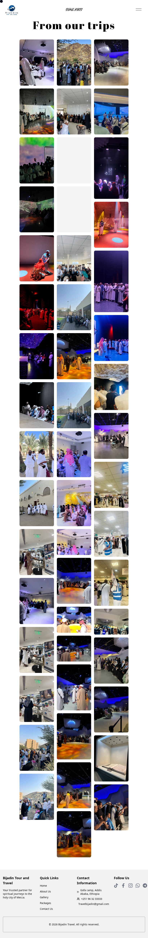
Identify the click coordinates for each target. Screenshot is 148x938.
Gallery (44, 897)
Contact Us (46, 908)
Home (43, 885)
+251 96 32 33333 (91, 899)
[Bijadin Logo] (11, 10)
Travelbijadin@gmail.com (93, 904)
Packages (45, 903)
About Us (45, 891)
